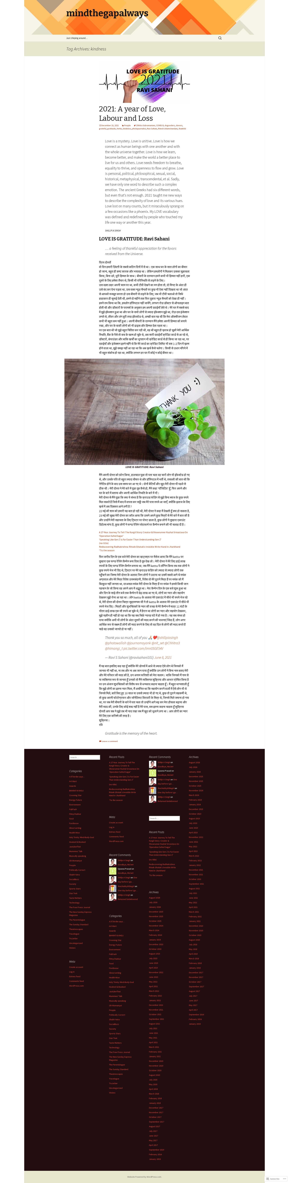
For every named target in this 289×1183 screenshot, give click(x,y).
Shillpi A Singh (164, 762)
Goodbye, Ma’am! (165, 766)
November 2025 (196, 781)
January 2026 (195, 771)
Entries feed (114, 832)
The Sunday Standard (78, 924)
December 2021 (196, 869)
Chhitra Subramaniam (145, 125)
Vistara (72, 947)
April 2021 (193, 907)
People (127, 125)
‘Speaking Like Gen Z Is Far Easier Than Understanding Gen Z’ (130, 539)
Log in (111, 827)
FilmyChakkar (75, 814)
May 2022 (193, 846)
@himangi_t (114, 648)
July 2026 (193, 767)
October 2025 (195, 785)
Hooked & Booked (77, 842)
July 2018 (193, 944)
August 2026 (194, 762)
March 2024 (194, 795)
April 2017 (193, 1009)
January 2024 (195, 804)
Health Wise (74, 832)
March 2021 (194, 911)
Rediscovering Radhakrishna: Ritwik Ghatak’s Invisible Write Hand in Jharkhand (139, 546)
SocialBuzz (74, 879)
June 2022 (193, 841)
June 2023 (193, 827)
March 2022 (194, 855)
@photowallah (115, 643)
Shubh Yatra (74, 874)
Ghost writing (75, 828)
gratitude (111, 128)
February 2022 (195, 860)
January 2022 (195, 865)
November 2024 (196, 790)
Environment (75, 804)
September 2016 (196, 1014)
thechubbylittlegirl (166, 788)
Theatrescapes (76, 929)
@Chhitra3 (172, 643)
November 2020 (196, 930)
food (71, 818)
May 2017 (193, 1005)
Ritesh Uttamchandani (168, 128)
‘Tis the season (107, 550)
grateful (102, 128)
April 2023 (193, 832)
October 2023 (195, 813)
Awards (72, 786)
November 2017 (196, 977)
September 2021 (196, 883)
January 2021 (195, 921)
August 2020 (194, 939)
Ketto (119, 128)
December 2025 (196, 776)
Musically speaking (77, 856)
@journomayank (139, 643)
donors (179, 125)
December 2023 (196, 809)
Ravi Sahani (152, 128)
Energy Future (75, 800)
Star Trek (73, 893)
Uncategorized (76, 943)
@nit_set (158, 643)
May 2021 (193, 902)
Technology (74, 902)
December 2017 (196, 972)
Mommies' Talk (75, 851)
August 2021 (194, 888)
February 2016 (195, 1019)
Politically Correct (77, 870)
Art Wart (73, 781)
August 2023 (194, 818)
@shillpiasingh (167, 637)
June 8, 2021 (163, 657)
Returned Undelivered (168, 801)
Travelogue (74, 933)
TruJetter (73, 938)
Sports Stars (75, 888)
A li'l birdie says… (77, 776)
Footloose (74, 823)
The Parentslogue (77, 919)
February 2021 (195, 916)
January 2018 (195, 967)
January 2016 (195, 1023)
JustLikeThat (75, 846)
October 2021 (195, 879)
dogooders (170, 125)
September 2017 (196, 986)
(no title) (104, 543)
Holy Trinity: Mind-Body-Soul (81, 837)
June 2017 (193, 1000)
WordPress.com (116, 841)
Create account (116, 822)
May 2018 (193, 949)
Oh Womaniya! (75, 860)
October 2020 (195, 935)
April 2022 (193, 851)
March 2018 (194, 958)
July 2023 (193, 823)
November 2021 (196, 874)
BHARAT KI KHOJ (76, 790)
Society (72, 884)
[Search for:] (220, 38)
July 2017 (193, 995)
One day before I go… (168, 792)
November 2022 (196, 837)
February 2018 (195, 963)
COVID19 (160, 125)
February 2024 (195, 799)
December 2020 (196, 925)
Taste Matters (75, 898)
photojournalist (139, 128)
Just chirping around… (77, 38)
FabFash (73, 809)
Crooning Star (75, 795)
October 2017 (195, 981)
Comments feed (116, 836)
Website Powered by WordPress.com (144, 1176)
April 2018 (193, 953)
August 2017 (194, 991)
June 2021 (193, 897)
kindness (127, 128)
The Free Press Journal (79, 907)
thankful (182, 128)
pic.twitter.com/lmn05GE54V (143, 648)
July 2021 (193, 893)
